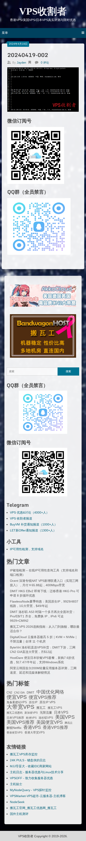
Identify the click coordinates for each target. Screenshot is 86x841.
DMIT (30, 692)
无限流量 (46, 712)
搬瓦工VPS (55, 707)
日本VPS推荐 (15, 717)
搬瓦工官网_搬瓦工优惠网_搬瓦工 (33, 808)
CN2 (9, 692)
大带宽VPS (20, 707)
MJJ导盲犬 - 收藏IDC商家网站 (31, 766)
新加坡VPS (31, 712)
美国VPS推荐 (20, 722)
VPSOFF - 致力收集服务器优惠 (31, 778)
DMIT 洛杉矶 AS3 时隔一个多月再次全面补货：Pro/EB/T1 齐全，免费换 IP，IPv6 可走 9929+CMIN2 (42, 616)
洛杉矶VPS (46, 717)
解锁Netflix (14, 727)
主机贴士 (16, 784)
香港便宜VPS (14, 732)
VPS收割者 (43, 11)
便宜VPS (17, 697)
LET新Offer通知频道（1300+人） (33, 530)
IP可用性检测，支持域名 (27, 549)
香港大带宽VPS (34, 732)
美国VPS (65, 717)
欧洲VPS (31, 717)
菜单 (5, 32)
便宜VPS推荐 (42, 697)
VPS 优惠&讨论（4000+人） (29, 512)
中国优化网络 (50, 692)
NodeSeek (17, 802)
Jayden (21, 62)
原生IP (33, 702)
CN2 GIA (19, 692)
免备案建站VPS (17, 702)
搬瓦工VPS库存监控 (23, 754)
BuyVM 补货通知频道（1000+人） (33, 524)
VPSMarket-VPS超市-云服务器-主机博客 (38, 796)
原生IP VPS (47, 702)
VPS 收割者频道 (21, 518)
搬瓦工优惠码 (14, 712)
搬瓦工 (41, 707)
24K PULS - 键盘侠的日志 (28, 760)
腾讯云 (69, 722)
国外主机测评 (19, 814)
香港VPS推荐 (55, 727)
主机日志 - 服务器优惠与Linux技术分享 (37, 772)
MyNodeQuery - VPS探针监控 (30, 790)
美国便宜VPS (49, 722)
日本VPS (61, 712)
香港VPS (32, 727)
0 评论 (45, 62)
